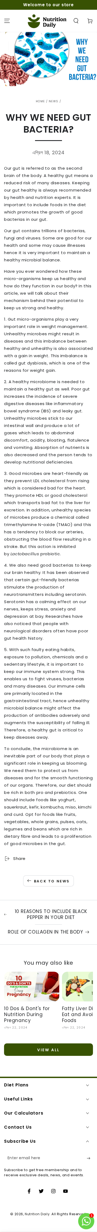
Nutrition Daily (37, 1214)
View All (48, 1050)
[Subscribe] (90, 1158)
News (53, 101)
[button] (76, 20)
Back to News (52, 881)
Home (40, 101)
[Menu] (7, 20)
